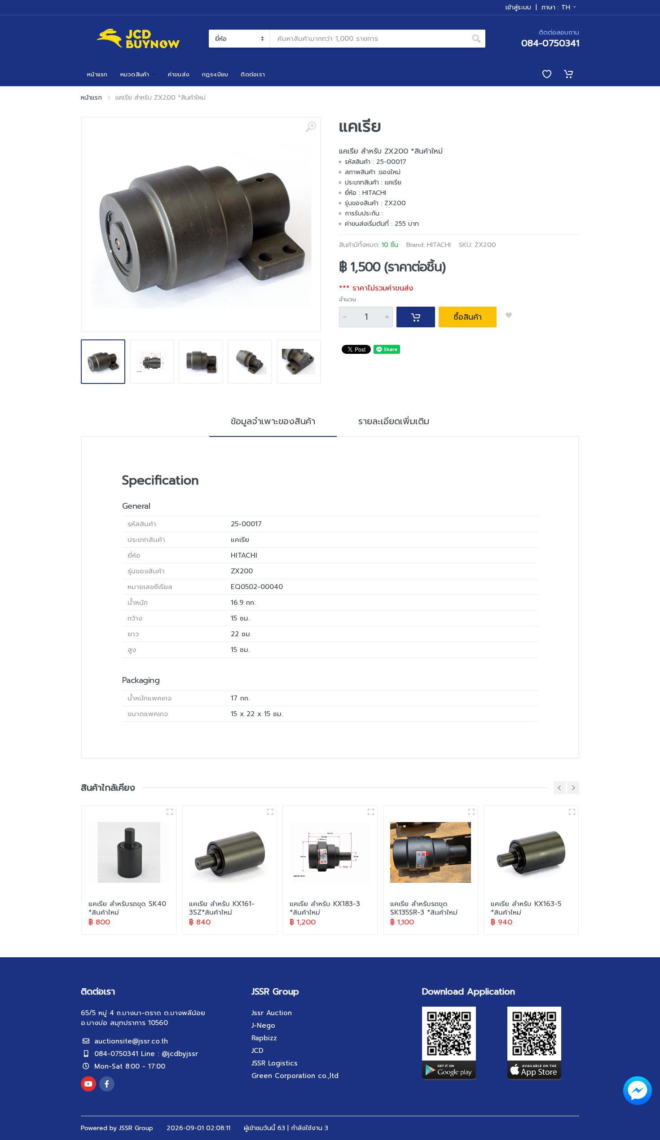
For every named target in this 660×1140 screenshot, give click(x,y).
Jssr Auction (271, 1013)
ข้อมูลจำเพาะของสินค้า (273, 421)
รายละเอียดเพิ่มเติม (393, 421)
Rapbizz (264, 1038)
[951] (371, 812)
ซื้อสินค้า (467, 317)
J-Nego (263, 1025)
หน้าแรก (91, 97)
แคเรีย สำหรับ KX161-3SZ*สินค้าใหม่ (222, 908)
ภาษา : (555, 7)
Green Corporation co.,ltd (295, 1076)
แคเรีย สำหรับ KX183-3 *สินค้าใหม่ (325, 908)
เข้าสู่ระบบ (518, 7)
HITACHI (439, 245)
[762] (169, 812)
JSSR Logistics (274, 1063)
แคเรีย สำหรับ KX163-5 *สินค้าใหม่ (526, 908)
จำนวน (347, 299)
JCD (257, 1051)
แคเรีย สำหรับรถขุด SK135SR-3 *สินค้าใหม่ (424, 908)
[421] (572, 812)
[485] (471, 812)
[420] (270, 812)
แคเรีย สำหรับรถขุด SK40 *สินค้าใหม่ (127, 908)
